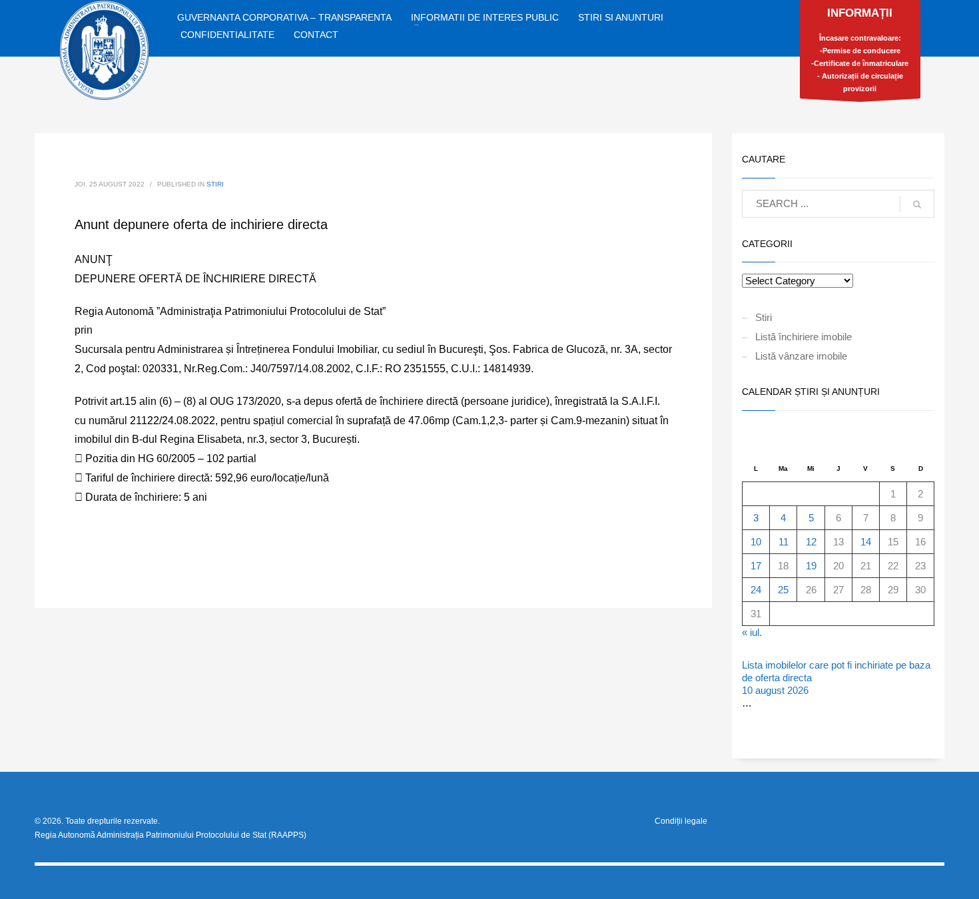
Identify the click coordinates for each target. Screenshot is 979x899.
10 (756, 541)
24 (756, 589)
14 (865, 541)
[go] (917, 204)
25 (783, 589)
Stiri (215, 184)
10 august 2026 (775, 690)
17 (756, 565)
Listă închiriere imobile (803, 336)
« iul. (752, 632)
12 (811, 541)
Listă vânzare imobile (801, 356)
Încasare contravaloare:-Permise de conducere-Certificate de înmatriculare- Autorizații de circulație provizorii (859, 50)
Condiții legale (681, 821)
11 (784, 541)
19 (811, 565)
